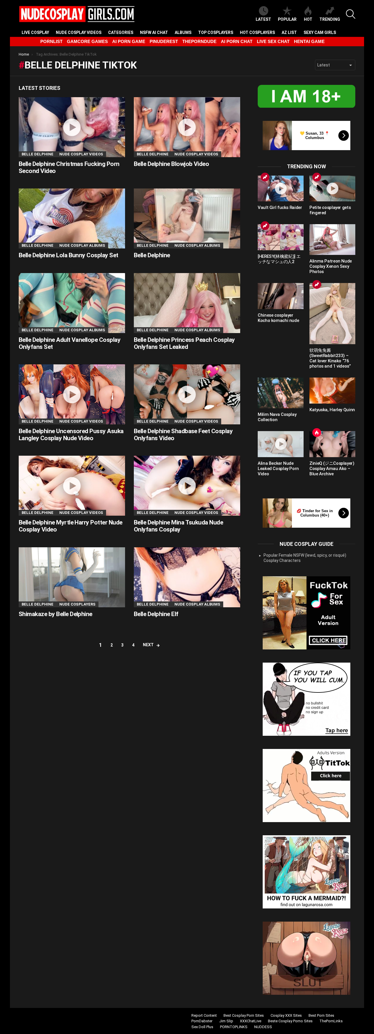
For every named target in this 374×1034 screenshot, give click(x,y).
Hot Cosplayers (257, 32)
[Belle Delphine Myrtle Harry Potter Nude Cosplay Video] (72, 486)
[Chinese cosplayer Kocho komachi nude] (281, 296)
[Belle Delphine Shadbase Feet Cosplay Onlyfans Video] (187, 394)
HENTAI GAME (309, 41)
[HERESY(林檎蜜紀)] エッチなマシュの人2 (279, 259)
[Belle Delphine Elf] (187, 577)
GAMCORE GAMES (87, 41)
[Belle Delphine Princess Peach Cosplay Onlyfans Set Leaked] (187, 303)
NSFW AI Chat (154, 32)
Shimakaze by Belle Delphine (55, 614)
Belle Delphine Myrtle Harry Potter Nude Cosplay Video (70, 526)
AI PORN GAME (128, 41)
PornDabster (201, 1021)
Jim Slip (226, 1021)
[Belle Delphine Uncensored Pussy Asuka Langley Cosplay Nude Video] (72, 394)
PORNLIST (51, 41)
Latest (263, 19)
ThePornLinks (331, 1021)
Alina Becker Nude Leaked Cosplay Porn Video (278, 468)
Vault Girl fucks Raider (280, 207)
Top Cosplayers (215, 32)
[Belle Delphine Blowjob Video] (187, 127)
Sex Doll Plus (202, 1027)
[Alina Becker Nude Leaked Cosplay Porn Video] (281, 444)
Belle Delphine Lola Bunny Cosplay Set (68, 255)
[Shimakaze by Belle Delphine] (72, 577)
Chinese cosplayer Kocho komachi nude (278, 318)
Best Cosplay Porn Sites (244, 1015)
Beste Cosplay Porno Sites (290, 1021)
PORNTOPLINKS (233, 1027)
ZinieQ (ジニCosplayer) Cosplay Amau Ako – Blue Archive (331, 468)
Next (148, 644)
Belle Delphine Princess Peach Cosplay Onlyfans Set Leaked (184, 343)
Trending (329, 19)
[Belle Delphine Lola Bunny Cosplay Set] (72, 218)
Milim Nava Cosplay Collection (277, 417)
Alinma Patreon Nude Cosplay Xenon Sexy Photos (330, 266)
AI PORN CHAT (236, 41)
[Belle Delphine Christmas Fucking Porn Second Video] (72, 127)
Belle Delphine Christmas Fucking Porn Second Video (69, 167)
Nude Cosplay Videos (78, 32)
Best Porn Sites (321, 1015)
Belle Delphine (37, 154)
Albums (183, 32)
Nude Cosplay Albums (82, 245)
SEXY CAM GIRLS (320, 32)
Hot (308, 19)
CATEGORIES (120, 32)
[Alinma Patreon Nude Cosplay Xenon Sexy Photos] (332, 239)
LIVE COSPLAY (35, 32)
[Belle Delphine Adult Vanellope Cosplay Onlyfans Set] (72, 303)
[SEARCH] (350, 14)
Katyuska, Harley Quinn (332, 409)
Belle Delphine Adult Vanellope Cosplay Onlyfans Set (69, 343)
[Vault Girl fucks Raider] (281, 188)
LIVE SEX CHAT (273, 41)
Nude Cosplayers (77, 604)
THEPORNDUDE (199, 41)
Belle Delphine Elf (156, 614)
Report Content (204, 1015)
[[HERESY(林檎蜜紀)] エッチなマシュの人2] (281, 237)
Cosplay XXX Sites (286, 1015)
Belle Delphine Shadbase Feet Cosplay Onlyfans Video (183, 435)
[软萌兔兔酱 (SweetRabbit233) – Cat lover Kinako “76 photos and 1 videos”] (332, 313)
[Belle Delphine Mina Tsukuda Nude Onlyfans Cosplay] (187, 486)
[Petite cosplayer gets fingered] (332, 188)
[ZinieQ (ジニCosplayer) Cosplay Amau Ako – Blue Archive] (332, 444)
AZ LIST (289, 32)
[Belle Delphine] (187, 218)
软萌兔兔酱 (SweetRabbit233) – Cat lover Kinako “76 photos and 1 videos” (330, 358)
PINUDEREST (164, 41)
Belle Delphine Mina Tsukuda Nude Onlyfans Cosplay (178, 526)
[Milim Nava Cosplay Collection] (281, 393)
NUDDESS (263, 1027)
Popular (287, 19)
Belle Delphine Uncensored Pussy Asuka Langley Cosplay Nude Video (71, 435)
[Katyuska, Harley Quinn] (332, 390)
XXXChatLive (250, 1021)
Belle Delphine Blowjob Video (171, 163)
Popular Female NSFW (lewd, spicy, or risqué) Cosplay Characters (305, 558)
